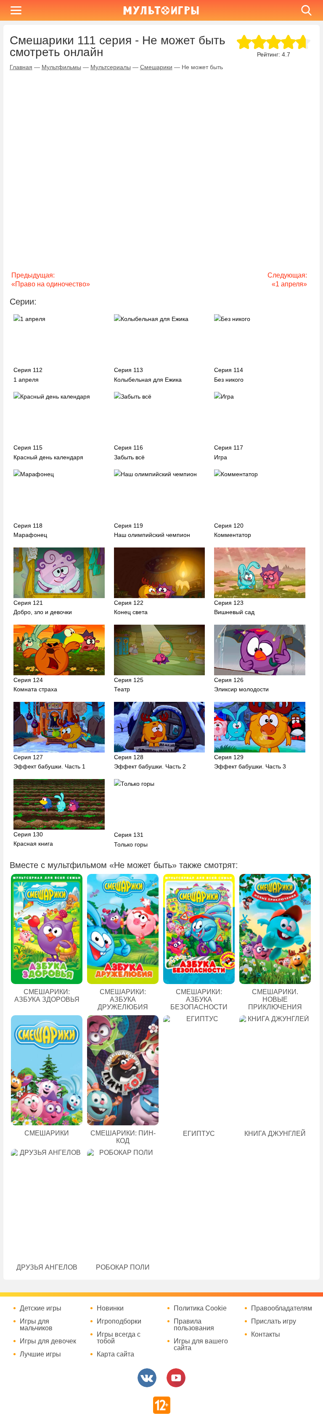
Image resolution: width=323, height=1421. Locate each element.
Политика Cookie (200, 1308)
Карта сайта (115, 1354)
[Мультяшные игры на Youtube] (176, 1377)
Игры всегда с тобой (118, 1338)
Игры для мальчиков (36, 1325)
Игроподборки (119, 1321)
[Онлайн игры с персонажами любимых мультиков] (161, 10)
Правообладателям (281, 1308)
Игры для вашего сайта (201, 1344)
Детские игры (40, 1308)
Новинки (110, 1308)
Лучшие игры (40, 1354)
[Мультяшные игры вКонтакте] (147, 1377)
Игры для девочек (48, 1341)
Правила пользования (194, 1325)
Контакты (265, 1334)
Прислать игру (273, 1321)
